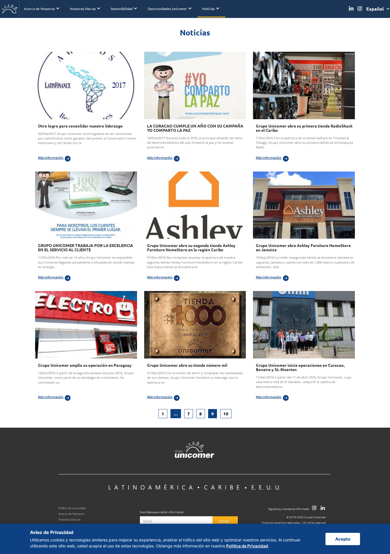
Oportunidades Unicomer (167, 8)
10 (227, 413)
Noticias (208, 8)
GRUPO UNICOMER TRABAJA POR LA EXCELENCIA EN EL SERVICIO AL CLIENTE (85, 247)
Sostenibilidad (121, 8)
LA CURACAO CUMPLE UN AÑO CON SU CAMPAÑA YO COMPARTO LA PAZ (195, 128)
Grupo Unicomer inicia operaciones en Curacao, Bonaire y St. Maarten (300, 367)
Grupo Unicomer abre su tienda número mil (187, 365)
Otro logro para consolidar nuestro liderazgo (80, 125)
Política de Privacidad (247, 545)
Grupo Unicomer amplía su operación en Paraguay (85, 365)
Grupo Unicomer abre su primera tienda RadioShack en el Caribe (304, 128)
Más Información (51, 158)
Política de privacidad (72, 508)
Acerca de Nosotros (39, 8)
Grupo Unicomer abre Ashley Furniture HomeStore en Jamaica (303, 247)
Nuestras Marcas (83, 8)
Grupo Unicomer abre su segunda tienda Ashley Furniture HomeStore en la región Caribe (191, 247)
